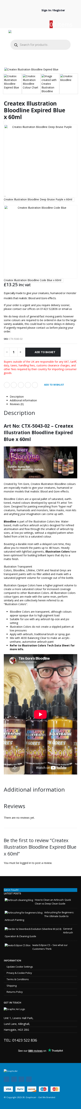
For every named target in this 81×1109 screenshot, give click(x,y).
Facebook (7, 385)
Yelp (29, 1079)
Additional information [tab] (23, 400)
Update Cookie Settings (20, 966)
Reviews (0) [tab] (17, 404)
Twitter (14, 385)
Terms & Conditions (18, 979)
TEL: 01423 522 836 (20, 1040)
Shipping (12, 985)
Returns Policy (15, 991)
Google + (28, 385)
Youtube (21, 1079)
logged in (25, 863)
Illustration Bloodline (53, 484)
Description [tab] (17, 396)
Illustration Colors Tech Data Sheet (46, 645)
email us (67, 309)
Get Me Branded (46, 1097)
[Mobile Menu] (69, 33)
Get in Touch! (11, 890)
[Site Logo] (30, 33)
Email (35, 385)
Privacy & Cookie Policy (19, 973)
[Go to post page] (19, 899)
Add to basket (45, 352)
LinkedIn (21, 385)
